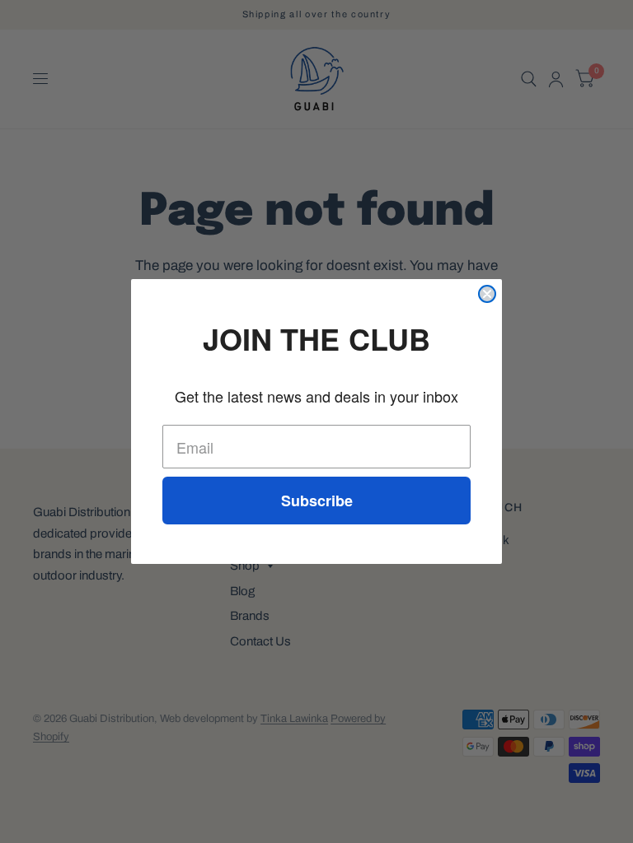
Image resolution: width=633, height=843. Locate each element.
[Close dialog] (487, 294)
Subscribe (317, 500)
